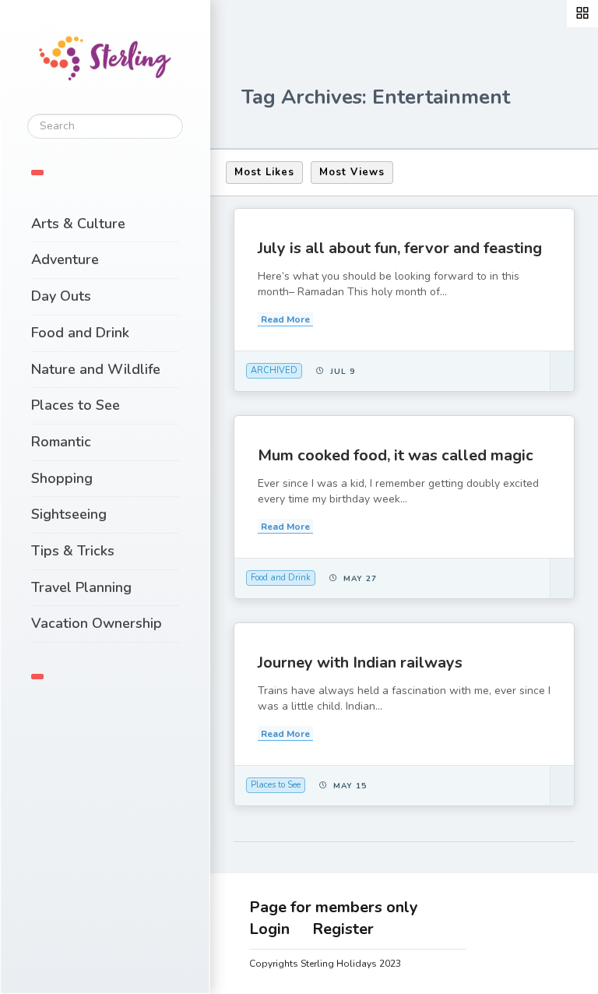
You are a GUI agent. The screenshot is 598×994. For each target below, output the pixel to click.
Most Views (352, 172)
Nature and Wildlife (95, 369)
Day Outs (61, 296)
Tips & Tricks (72, 550)
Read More (285, 319)
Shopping (62, 478)
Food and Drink (80, 332)
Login (269, 928)
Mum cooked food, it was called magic (395, 455)
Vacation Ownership (96, 623)
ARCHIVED (274, 370)
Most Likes (264, 172)
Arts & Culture (78, 223)
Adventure (65, 259)
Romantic (61, 441)
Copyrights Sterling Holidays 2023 (325, 963)
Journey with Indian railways (360, 662)
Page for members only (333, 907)
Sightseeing (69, 514)
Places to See (75, 405)
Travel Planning (81, 587)
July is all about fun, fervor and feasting (400, 248)
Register (343, 928)
